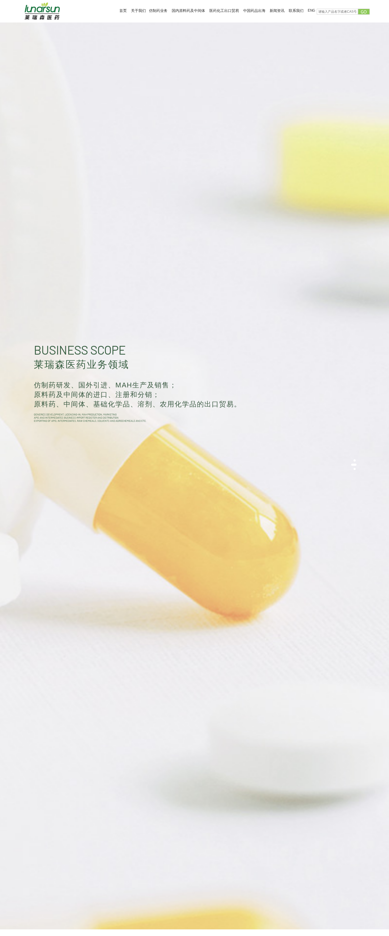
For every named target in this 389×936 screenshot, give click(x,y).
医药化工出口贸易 (224, 10)
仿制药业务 (158, 10)
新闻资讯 (277, 10)
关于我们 (138, 10)
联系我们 (296, 10)
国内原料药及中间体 (188, 10)
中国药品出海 (254, 10)
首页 (123, 10)
